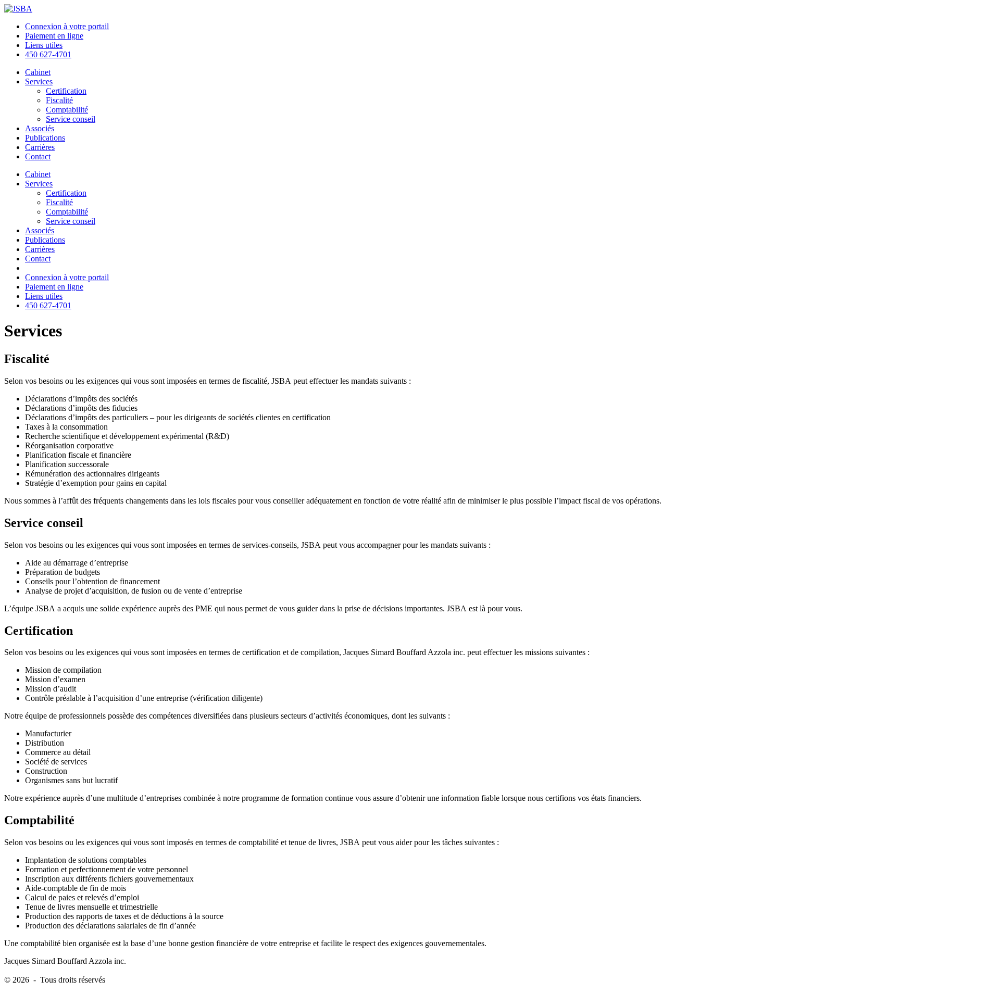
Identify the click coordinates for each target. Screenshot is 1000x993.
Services (39, 81)
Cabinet (38, 72)
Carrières (40, 147)
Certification (66, 90)
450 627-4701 (48, 54)
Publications (45, 137)
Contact (38, 156)
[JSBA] (18, 8)
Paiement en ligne (54, 35)
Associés (39, 128)
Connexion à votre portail (67, 26)
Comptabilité (67, 109)
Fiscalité (59, 100)
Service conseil (70, 119)
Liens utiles (44, 45)
